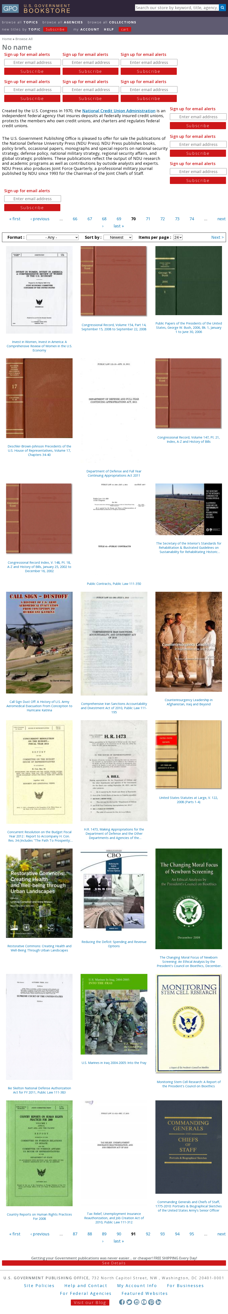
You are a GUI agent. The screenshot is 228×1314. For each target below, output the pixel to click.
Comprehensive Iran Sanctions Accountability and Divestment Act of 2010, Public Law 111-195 (114, 708)
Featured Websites (145, 1293)
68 (104, 218)
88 (90, 1233)
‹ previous (40, 218)
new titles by (33, 29)
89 (104, 1233)
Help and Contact (85, 1285)
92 (148, 1233)
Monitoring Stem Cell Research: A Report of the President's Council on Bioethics (189, 1084)
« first (14, 218)
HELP (109, 29)
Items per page (154, 237)
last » (119, 226)
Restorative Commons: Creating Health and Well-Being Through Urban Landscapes (39, 948)
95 (191, 1233)
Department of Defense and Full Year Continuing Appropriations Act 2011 (113, 473)
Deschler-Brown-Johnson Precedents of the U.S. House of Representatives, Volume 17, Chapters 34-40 (39, 450)
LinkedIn (158, 1302)
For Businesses (185, 1285)
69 (119, 218)
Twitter (129, 1302)
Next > (217, 237)
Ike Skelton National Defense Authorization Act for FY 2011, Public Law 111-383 (39, 1090)
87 (75, 1233)
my (86, 29)
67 (90, 218)
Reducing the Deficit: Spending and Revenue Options (114, 944)
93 (162, 1233)
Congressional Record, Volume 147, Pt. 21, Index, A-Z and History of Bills (188, 439)
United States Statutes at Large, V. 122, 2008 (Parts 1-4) (188, 800)
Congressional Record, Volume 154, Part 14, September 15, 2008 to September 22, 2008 (113, 327)
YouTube (144, 1302)
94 (177, 1233)
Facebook (122, 1302)
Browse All (20, 22)
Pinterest (151, 1302)
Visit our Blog (90, 1302)
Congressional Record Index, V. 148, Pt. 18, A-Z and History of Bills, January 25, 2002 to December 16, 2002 (39, 566)
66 (75, 218)
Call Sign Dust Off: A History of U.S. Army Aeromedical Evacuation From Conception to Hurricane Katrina (39, 706)
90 (119, 1233)
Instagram (136, 1302)
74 (191, 218)
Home (7, 39)
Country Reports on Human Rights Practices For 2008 (39, 1216)
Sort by (92, 237)
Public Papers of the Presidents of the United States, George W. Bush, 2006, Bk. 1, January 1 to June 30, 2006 (188, 327)
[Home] (38, 11)
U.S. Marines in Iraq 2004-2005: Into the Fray (114, 1063)
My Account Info (137, 1285)
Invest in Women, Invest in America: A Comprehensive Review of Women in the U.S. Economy (39, 346)
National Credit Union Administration (118, 110)
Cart (125, 29)
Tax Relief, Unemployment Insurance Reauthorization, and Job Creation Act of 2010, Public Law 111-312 (114, 1218)
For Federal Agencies (86, 1293)
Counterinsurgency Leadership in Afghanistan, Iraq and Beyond (189, 702)
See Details (114, 1263)
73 (177, 218)
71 (148, 218)
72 (162, 218)
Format (15, 237)
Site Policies (39, 1285)
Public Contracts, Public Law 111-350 (114, 584)
